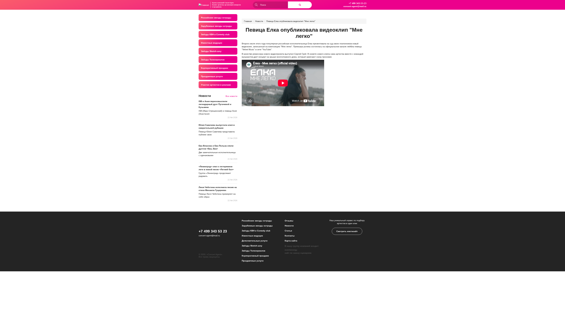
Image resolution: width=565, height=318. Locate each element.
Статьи (288, 231)
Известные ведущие (211, 43)
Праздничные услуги (212, 76)
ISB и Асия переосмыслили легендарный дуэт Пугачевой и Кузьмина (215, 104)
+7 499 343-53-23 (357, 3)
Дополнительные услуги (254, 241)
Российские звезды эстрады (216, 17)
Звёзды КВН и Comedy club (215, 34)
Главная (248, 21)
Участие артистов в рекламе (216, 85)
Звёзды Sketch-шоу (211, 51)
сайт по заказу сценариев (298, 253)
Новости (259, 21)
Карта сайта (291, 241)
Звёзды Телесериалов (213, 59)
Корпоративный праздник (214, 68)
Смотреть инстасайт (347, 231)
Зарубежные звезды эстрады (216, 26)
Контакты (290, 236)
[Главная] (204, 4)
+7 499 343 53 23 (213, 231)
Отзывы (289, 221)
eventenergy (291, 250)
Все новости (231, 96)
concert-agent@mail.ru (354, 6)
